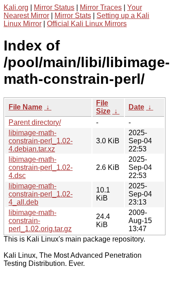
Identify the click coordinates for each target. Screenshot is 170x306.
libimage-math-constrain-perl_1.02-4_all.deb (41, 194)
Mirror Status (54, 7)
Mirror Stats (73, 15)
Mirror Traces (101, 7)
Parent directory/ (35, 122)
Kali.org (16, 7)
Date (136, 107)
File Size (103, 107)
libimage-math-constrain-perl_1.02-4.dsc (41, 167)
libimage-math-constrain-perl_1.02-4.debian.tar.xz (41, 141)
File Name (25, 107)
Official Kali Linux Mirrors (87, 23)
